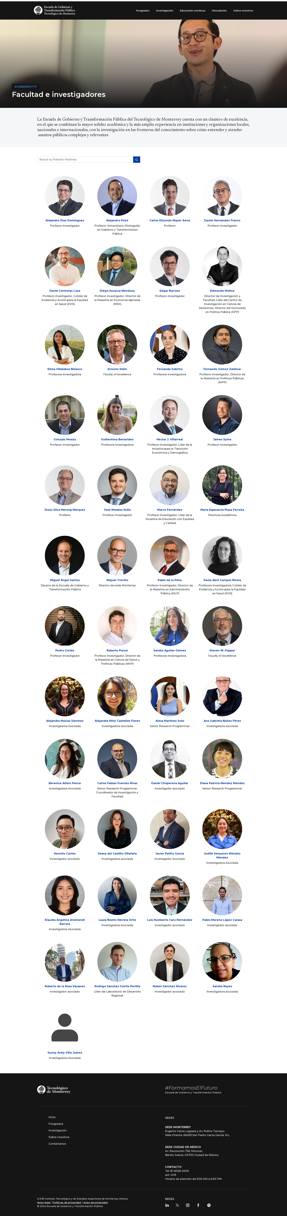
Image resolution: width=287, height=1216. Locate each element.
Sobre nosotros (58, 1137)
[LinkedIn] (167, 1205)
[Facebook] (198, 1205)
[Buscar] (136, 159)
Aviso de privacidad (95, 1202)
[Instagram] (188, 1205)
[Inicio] (55, 10)
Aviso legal (43, 1202)
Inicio (52, 1117)
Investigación (57, 1130)
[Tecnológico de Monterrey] (53, 1089)
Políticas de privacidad (67, 1202)
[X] (177, 1205)
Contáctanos (57, 1143)
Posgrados (55, 1123)
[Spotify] (209, 1205)
